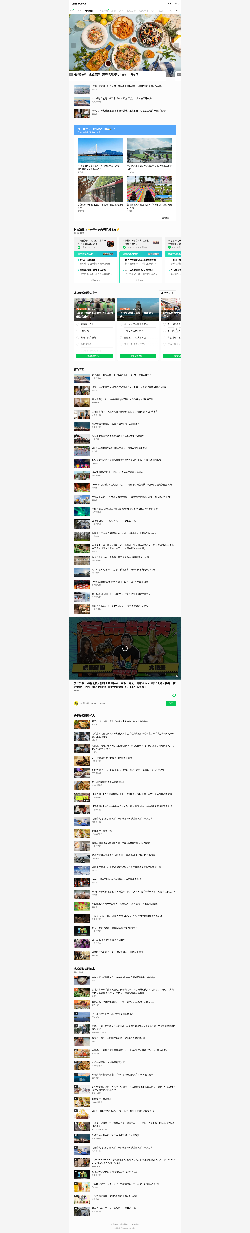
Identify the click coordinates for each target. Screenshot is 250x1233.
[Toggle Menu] (177, 10)
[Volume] (177, 676)
